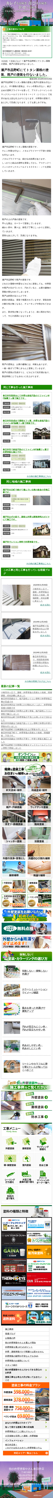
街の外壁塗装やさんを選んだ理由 (20, 1343)
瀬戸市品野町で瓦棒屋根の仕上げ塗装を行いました (41, 629)
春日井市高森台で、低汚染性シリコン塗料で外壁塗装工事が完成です (26, 700)
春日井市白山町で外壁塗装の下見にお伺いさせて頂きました (26, 718)
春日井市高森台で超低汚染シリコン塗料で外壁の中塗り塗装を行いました (26, 724)
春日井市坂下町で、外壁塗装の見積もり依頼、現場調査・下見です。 (25, 734)
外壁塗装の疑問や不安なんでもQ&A (21, 1356)
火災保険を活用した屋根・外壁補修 (21, 1436)
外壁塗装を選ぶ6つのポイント (19, 1347)
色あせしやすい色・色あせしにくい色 (32, 1047)
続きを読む (45, 605)
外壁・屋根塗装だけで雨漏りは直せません (24, 1351)
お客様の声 (10, 1338)
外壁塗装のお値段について (17, 1360)
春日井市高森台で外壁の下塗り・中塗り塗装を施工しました (26, 740)
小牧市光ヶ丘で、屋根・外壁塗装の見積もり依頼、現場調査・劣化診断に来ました (41, 595)
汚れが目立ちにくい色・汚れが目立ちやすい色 (34, 1028)
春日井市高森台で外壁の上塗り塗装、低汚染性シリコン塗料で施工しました (26, 712)
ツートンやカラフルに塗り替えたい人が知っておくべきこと (34, 1066)
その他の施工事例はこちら (39, 476)
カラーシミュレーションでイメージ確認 (34, 991)
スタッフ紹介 (11, 1365)
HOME (4, 61)
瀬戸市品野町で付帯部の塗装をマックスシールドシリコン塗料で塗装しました (26, 746)
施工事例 (9, 1329)
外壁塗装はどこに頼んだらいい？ (20, 1431)
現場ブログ (16, 61)
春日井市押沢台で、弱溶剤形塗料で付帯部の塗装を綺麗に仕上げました (41, 662)
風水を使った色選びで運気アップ (33, 1009)
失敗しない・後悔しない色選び (34, 972)
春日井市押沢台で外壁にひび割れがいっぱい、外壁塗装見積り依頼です (26, 706)
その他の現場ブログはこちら (38, 681)
